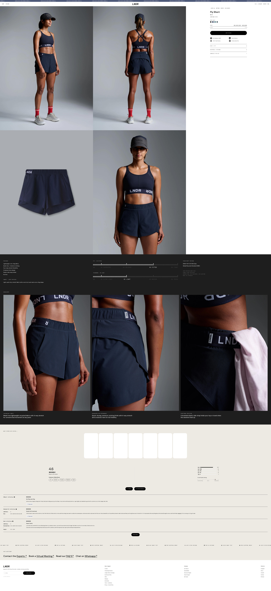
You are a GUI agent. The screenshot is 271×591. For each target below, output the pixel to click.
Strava (262, 570)
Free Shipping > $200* (217, 38)
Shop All (213, 8)
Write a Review (140, 489)
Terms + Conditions (108, 582)
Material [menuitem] (68, 479)
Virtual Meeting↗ (45, 556)
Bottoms (218, 8)
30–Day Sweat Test (235, 40)
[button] (208, 467)
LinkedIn (262, 572)
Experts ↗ (22, 556)
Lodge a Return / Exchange (109, 572)
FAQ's (106, 576)
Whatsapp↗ (91, 556)
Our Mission (186, 568)
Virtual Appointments (108, 570)
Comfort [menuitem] (55, 479)
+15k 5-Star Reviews (216, 40)
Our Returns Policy (108, 574)
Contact (106, 568)
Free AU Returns (234, 38)
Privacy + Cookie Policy (109, 584)
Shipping (106, 578)
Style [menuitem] (74, 479)
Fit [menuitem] (50, 479)
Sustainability (186, 570)
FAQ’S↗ (70, 556)
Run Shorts (227, 8)
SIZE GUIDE (244, 25)
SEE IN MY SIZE (237, 25)
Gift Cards (186, 576)
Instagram (263, 568)
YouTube (262, 574)
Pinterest (262, 576)
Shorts (222, 8)
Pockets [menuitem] (62, 479)
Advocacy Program (187, 572)
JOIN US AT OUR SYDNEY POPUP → (8, 0)
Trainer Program (187, 574)
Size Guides (107, 580)
